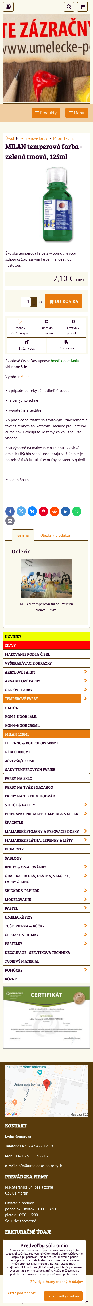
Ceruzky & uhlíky (22, 934)
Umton (12, 707)
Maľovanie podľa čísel (27, 654)
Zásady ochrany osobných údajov (56, 1281)
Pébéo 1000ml (18, 751)
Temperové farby (21, 698)
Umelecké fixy (19, 917)
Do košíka (66, 301)
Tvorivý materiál (22, 961)
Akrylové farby (20, 672)
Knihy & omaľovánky (26, 866)
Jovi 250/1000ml (20, 760)
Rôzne (11, 978)
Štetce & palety (20, 804)
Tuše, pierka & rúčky (25, 925)
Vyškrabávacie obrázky (28, 663)
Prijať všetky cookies (63, 1296)
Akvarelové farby (22, 680)
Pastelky (13, 943)
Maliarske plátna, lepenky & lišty (39, 840)
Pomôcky (14, 970)
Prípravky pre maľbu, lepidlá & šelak (41, 813)
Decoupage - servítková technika (37, 952)
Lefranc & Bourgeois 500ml (32, 743)
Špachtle (14, 822)
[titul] (46, 100)
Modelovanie (18, 899)
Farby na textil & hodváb (30, 796)
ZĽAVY (10, 645)
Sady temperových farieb (30, 769)
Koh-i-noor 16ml (21, 716)
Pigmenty (14, 849)
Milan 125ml (17, 734)
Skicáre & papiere (22, 890)
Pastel (11, 908)
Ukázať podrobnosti (21, 1293)
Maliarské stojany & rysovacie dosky (42, 831)
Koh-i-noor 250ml (22, 725)
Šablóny (13, 858)
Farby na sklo (18, 778)
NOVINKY (13, 636)
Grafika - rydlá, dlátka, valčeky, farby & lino (37, 878)
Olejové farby (19, 689)
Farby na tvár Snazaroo (29, 787)
